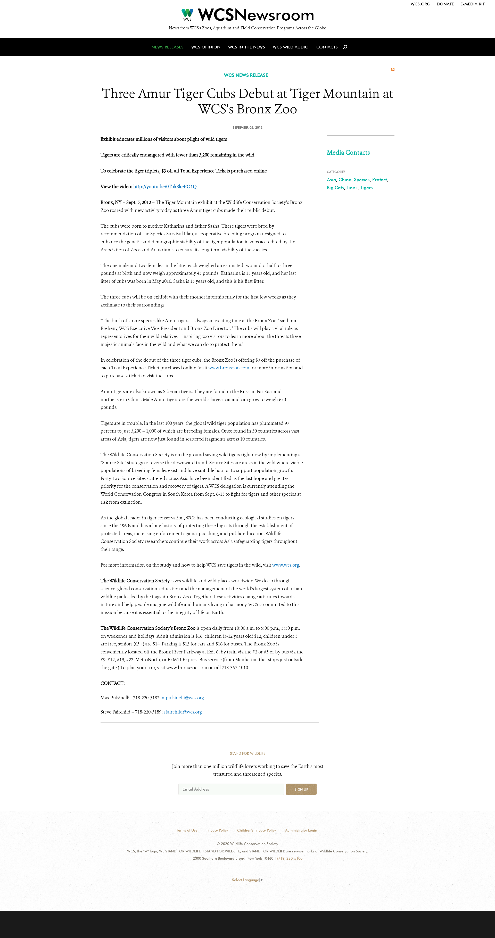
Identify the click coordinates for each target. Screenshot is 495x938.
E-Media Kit (472, 4)
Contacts (327, 47)
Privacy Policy (217, 830)
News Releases (168, 47)
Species (362, 179)
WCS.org (420, 4)
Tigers (366, 187)
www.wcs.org (285, 565)
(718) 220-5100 (289, 858)
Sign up (301, 789)
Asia (331, 179)
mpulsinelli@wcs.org (183, 698)
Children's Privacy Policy (256, 830)
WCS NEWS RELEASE (246, 75)
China (345, 179)
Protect (379, 179)
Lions (352, 187)
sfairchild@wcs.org (183, 712)
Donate (445, 4)
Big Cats (335, 187)
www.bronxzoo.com (228, 368)
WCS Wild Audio (291, 47)
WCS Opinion (205, 47)
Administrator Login (301, 830)
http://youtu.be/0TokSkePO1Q (165, 187)
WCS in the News (246, 47)
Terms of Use (187, 830)
